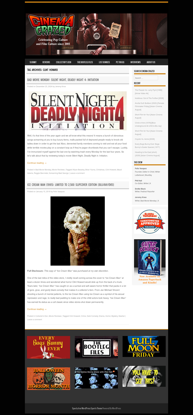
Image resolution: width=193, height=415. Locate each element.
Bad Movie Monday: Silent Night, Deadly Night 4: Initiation (63, 80)
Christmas (100, 169)
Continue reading (36, 162)
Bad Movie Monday (43, 169)
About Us (151, 62)
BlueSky (148, 175)
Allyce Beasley (78, 169)
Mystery (114, 316)
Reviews (46, 62)
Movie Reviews (58, 169)
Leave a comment (77, 173)
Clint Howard (110, 169)
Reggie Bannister (41, 173)
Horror (108, 316)
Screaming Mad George (59, 173)
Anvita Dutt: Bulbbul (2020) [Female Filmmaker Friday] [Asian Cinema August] (149, 106)
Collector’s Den (63, 62)
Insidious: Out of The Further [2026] (149, 98)
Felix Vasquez (59, 191)
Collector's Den (41, 316)
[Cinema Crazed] (96, 54)
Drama (101, 316)
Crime (83, 316)
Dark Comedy (92, 316)
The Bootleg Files (85, 62)
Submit (33, 62)
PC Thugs (120, 62)
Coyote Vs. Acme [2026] (145, 139)
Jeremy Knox (60, 86)
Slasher (122, 316)
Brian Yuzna (90, 169)
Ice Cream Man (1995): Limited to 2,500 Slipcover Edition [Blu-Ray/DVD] (70, 185)
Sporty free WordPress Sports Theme (87, 408)
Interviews (135, 62)
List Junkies (104, 62)
